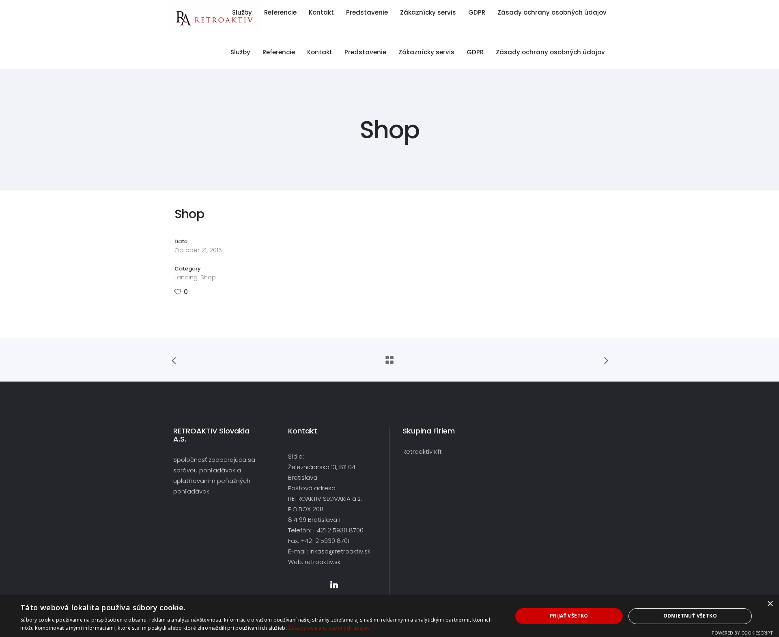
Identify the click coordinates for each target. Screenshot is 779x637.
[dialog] (389, 616)
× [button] (770, 604)
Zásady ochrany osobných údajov (329, 627)
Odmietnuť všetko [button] (690, 615)
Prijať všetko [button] (569, 615)
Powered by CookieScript (742, 633)
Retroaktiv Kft (422, 451)
